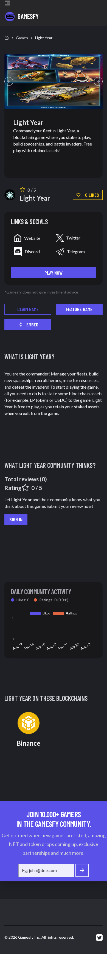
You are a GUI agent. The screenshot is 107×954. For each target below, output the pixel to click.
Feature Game (79, 309)
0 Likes (92, 195)
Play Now (53, 273)
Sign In (15, 519)
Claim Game (28, 309)
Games (22, 37)
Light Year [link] (43, 37)
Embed (32, 324)
